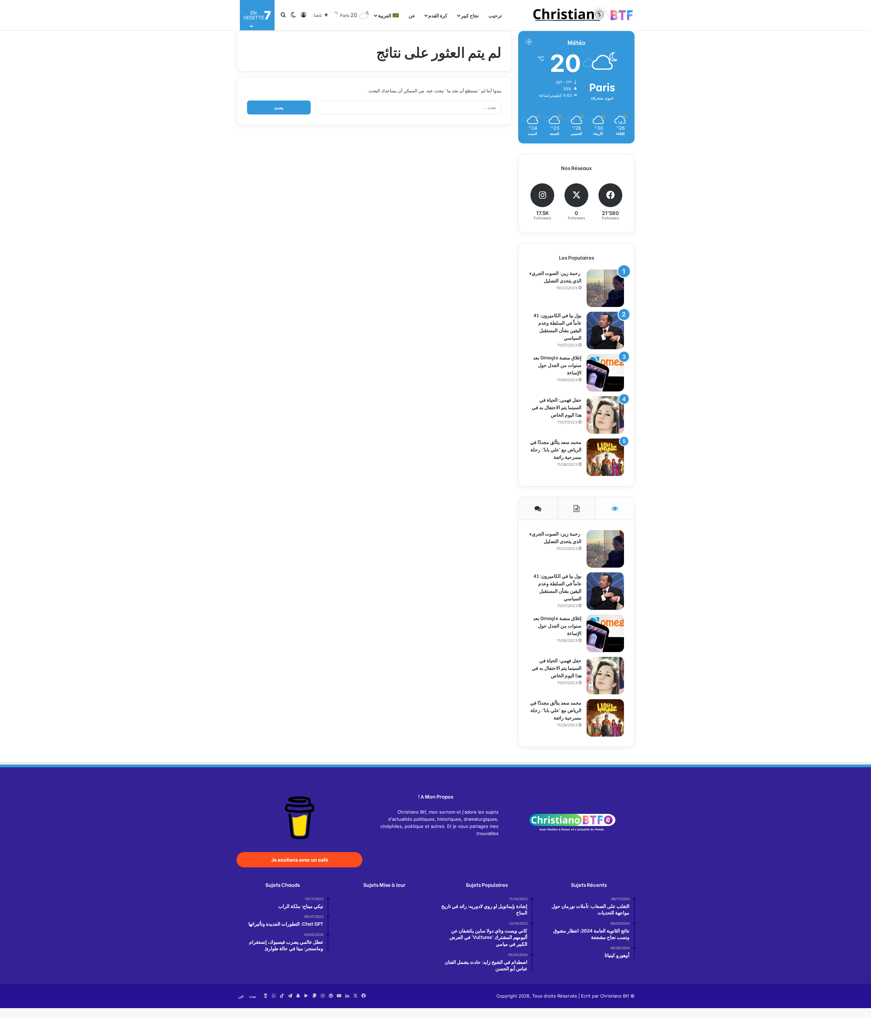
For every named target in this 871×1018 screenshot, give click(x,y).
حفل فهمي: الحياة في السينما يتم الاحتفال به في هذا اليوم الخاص (556, 407)
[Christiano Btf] (583, 15)
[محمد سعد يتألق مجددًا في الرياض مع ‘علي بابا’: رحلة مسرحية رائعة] (605, 457)
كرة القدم (437, 15)
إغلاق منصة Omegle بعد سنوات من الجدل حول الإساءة (557, 365)
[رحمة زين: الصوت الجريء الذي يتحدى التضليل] (605, 288)
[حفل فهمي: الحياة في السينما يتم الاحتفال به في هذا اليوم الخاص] (605, 415)
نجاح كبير (470, 15)
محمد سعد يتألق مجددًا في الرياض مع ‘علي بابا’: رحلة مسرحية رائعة (555, 449)
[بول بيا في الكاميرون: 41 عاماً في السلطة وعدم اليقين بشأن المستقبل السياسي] (605, 330)
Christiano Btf (614, 996)
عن (412, 15)
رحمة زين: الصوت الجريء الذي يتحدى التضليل (555, 276)
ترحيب (495, 15)
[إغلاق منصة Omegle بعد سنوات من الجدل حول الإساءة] (605, 372)
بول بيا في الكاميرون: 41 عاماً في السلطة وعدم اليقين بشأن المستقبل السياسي (557, 326)
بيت (252, 996)
